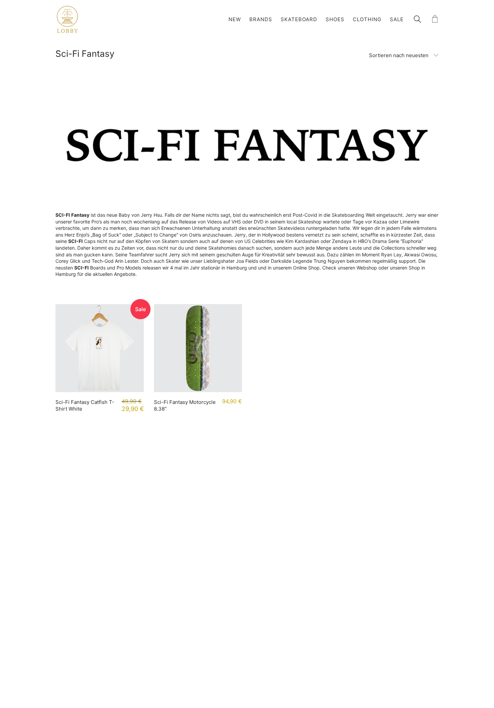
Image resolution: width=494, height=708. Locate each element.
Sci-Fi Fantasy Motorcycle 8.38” (185, 405)
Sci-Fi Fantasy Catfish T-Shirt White (84, 405)
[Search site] (417, 20)
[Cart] (435, 19)
